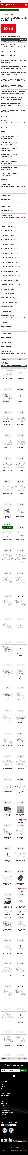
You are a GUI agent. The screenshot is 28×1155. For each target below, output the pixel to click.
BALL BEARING (7, 998)
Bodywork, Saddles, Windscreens (9, 137)
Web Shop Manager (20, 1152)
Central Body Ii (7, 200)
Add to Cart (7, 527)
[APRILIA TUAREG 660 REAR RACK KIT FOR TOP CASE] (20, 901)
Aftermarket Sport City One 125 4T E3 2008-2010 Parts (12, 98)
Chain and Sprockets (9, 231)
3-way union (20, 447)
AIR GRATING (20, 745)
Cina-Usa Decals (7, 289)
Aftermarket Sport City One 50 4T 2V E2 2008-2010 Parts (14, 105)
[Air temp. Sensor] (7, 763)
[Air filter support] (7, 740)
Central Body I (7, 184)
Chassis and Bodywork (10, 258)
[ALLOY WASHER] (7, 786)
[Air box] (7, 580)
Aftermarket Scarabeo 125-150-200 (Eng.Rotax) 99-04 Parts (13, 67)
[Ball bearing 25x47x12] (20, 1016)
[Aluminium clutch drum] (20, 786)
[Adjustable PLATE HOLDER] (7, 511)
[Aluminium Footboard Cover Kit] (7, 809)
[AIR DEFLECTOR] (7, 603)
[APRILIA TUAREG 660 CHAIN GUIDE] (7, 901)
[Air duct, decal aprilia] (20, 672)
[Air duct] (20, 626)
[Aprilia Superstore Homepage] (11, 5)
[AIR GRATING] (20, 740)
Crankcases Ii (6, 342)
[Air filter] (7, 695)
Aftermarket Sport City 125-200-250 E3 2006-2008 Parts (12, 86)
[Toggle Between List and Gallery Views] (25, 366)
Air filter (7, 699)
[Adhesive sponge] (7, 465)
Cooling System (7, 307)
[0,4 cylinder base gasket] (20, 373)
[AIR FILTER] (20, 717)
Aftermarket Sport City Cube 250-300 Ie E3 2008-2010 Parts (13, 92)
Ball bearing (7, 975)
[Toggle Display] (25, 39)
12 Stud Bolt (7, 424)
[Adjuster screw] (20, 511)
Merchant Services (5, 1133)
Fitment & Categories (11, 10)
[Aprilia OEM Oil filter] (20, 878)
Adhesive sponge (7, 470)
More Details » (22, 46)
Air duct (20, 631)
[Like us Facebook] (14, 1075)
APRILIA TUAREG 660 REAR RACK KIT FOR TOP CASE (20, 907)
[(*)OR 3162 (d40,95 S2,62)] (7, 373)
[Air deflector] (20, 603)
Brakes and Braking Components (9, 168)
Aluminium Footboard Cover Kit (7, 816)
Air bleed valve (8, 562)
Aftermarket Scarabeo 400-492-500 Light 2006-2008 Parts (13, 80)
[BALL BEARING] (7, 993)
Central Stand (7, 215)
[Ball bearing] (7, 970)
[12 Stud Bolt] (7, 419)
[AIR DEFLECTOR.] (7, 626)
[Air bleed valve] (7, 557)
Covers (4, 322)
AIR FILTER (20, 722)
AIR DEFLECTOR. (7, 631)
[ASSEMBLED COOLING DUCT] (7, 924)
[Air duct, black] (7, 672)
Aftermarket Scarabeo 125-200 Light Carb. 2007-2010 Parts (13, 73)
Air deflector (20, 608)
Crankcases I (6, 327)
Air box (7, 585)
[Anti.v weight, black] (20, 832)
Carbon (4, 180)
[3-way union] (20, 442)
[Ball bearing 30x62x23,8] (20, 1039)
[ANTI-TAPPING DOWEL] (7, 832)
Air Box (4, 116)
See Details (8, 389)
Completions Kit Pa (9, 298)
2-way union (20, 424)
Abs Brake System (8, 45)
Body (3, 132)
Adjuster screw (20, 516)
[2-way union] (20, 419)
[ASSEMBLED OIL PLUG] (20, 924)
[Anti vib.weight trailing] (20, 809)
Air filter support (7, 745)
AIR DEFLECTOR (7, 608)
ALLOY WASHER (7, 791)
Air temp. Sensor (7, 768)
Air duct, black (7, 676)
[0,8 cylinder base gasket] (20, 396)
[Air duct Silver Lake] (20, 649)
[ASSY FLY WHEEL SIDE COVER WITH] (7, 947)
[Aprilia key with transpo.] (20, 855)
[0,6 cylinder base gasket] (7, 396)
